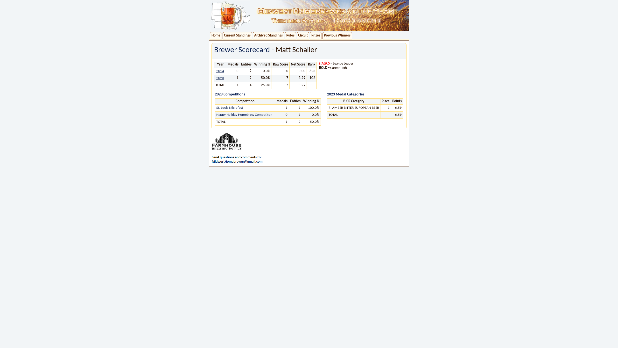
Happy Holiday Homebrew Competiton (244, 115)
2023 (220, 78)
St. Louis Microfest (229, 108)
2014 (220, 71)
